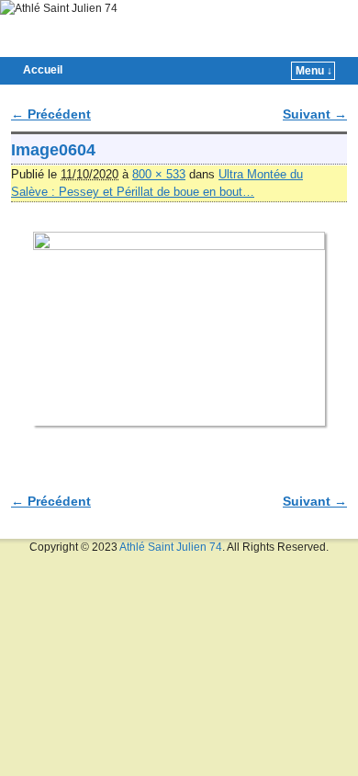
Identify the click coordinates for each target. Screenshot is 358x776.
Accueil (42, 69)
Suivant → (315, 114)
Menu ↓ (314, 70)
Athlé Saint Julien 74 (170, 547)
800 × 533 (158, 174)
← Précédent (51, 114)
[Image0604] (179, 329)
